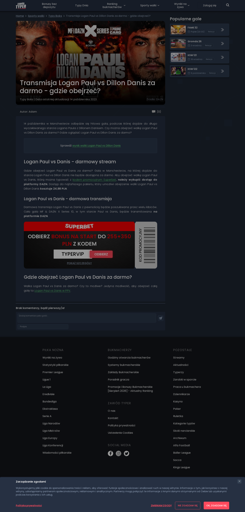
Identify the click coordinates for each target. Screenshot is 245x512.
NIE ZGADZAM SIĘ (188, 505)
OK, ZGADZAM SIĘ (216, 505)
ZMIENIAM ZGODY (161, 505)
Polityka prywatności (29, 505)
